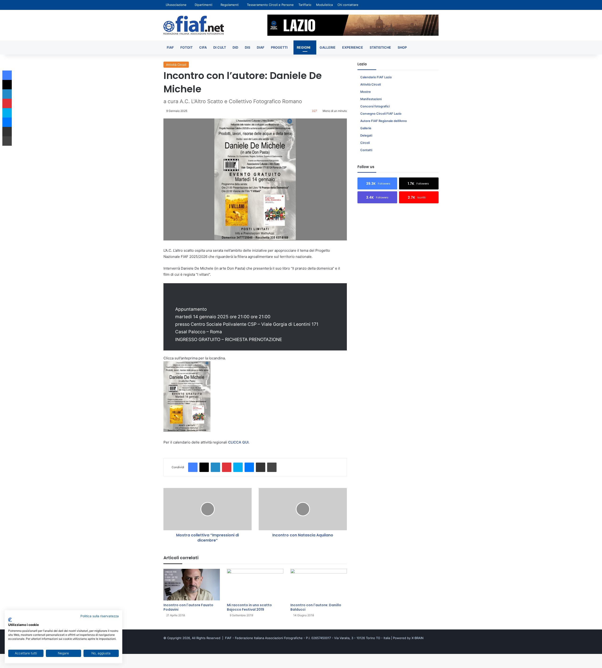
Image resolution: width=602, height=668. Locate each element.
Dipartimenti (203, 5)
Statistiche (380, 47)
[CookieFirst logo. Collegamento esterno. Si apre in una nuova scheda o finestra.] (10, 620)
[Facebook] (193, 467)
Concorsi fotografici (375, 106)
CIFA (203, 47)
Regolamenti (230, 5)
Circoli (365, 143)
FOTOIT (186, 47)
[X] (204, 467)
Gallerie (328, 47)
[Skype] (238, 467)
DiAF (260, 47)
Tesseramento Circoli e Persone (270, 5)
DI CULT (219, 47)
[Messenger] (249, 467)
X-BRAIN (418, 638)
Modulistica (324, 5)
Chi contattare (347, 5)
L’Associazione (176, 5)
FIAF (170, 47)
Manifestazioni (371, 99)
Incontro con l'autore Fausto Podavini (188, 607)
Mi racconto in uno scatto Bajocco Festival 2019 (249, 607)
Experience (352, 47)
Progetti (279, 47)
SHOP (402, 47)
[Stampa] (272, 467)
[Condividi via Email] (260, 467)
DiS (247, 47)
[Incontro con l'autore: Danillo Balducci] (318, 585)
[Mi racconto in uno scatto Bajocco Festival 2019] (255, 585)
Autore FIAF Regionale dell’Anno (383, 121)
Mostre (365, 92)
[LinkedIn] (215, 467)
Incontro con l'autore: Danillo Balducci (315, 607)
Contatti (366, 150)
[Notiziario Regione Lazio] (193, 25)
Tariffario (304, 5)
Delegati (366, 135)
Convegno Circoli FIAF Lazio (380, 113)
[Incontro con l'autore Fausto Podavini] (191, 585)
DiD (235, 47)
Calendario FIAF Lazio (376, 77)
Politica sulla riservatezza (99, 616)
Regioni (303, 47)
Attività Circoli (176, 65)
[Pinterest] (226, 467)
